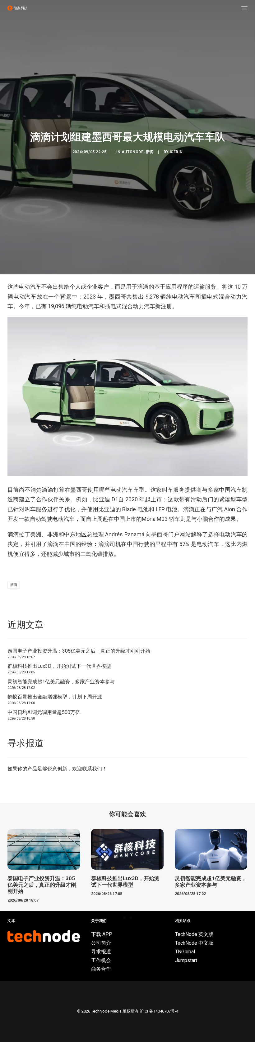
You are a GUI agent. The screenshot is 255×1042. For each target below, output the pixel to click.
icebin (176, 152)
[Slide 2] (131, 917)
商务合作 (101, 969)
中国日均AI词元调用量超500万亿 (43, 712)
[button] (244, 8)
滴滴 (13, 585)
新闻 (150, 152)
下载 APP (101, 934)
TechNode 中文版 (194, 943)
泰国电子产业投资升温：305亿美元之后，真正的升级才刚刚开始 (78, 651)
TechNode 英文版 (194, 934)
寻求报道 (101, 952)
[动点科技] (17, 8)
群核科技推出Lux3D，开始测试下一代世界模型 (59, 666)
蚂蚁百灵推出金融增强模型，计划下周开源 (54, 697)
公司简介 (101, 943)
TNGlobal (185, 952)
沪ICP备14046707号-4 (159, 1011)
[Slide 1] (124, 917)
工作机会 (101, 960)
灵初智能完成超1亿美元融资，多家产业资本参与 (61, 682)
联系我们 (92, 769)
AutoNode (133, 152)
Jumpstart (186, 960)
